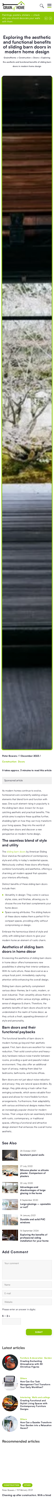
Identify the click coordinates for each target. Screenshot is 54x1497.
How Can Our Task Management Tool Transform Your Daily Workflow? (35, 1384)
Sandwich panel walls (32, 1154)
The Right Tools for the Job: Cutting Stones (26, 1495)
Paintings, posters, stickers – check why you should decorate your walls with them (21, 18)
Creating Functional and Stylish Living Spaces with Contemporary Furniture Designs (33, 1404)
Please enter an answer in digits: (19, 1309)
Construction (9, 761)
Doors (21, 761)
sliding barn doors (16, 851)
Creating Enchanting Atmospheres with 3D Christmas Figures (31, 1364)
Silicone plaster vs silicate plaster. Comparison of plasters (34, 1173)
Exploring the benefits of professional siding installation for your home (34, 1237)
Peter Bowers (9, 756)
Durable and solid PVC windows (32, 1221)
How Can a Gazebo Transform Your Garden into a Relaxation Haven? (36, 1425)
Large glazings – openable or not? (35, 1206)
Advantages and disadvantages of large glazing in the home (33, 1190)
